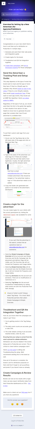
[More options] (13, 39)
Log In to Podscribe (17, 421)
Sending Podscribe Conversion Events (22, 19)
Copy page (8, 39)
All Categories (6, 19)
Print (5, 35)
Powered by (18, 425)
